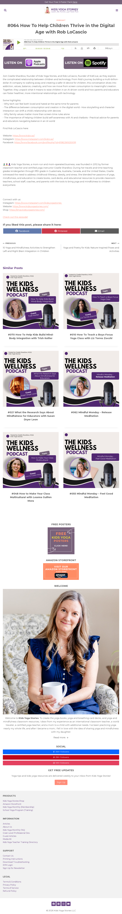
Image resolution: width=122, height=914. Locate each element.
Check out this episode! (15, 217)
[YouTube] (68, 904)
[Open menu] (116, 10)
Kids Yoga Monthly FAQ (14, 830)
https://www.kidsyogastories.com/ (30, 206)
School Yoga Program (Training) (18, 810)
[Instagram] (63, 904)
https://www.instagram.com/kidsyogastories (38, 203)
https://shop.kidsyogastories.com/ (27, 210)
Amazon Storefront (12, 804)
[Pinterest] (58, 904)
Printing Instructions (13, 859)
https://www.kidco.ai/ (24, 135)
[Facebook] (53, 904)
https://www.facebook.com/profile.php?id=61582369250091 (45, 142)
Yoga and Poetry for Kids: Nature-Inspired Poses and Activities (91, 247)
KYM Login (8, 865)
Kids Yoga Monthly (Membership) (18, 807)
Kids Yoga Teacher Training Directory (20, 842)
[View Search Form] (5, 10)
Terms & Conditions (12, 882)
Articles (6, 824)
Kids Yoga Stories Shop (13, 801)
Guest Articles (9, 836)
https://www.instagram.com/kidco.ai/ (34, 139)
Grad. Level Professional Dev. (16, 833)
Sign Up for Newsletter (14, 868)
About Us (7, 827)
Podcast (61, 20)
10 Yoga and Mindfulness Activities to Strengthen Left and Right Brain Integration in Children (29, 247)
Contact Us (8, 856)
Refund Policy (9, 891)
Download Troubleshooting (16, 862)
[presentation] (31, 301)
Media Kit (7, 839)
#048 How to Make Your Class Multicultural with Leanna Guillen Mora (31, 497)
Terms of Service (11, 888)
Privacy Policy (9, 885)
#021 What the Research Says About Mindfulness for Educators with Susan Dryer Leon (31, 416)
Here (75, 2)
